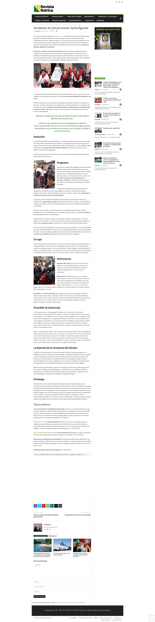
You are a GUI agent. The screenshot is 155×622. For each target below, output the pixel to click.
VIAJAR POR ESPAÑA (41, 16)
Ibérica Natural (117, 618)
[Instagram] (119, 2)
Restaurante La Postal (40, 422)
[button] (121, 18)
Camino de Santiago (59, 20)
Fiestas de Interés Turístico (106, 618)
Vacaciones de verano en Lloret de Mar (78, 515)
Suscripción (89, 20)
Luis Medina (97, 104)
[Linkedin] (52, 506)
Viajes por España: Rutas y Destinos (45, 24)
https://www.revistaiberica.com (50, 527)
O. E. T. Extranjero (73, 618)
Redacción (38, 31)
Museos (96, 618)
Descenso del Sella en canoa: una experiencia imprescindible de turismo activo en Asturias (42, 555)
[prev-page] (88, 536)
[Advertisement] (62, 498)
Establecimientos (75, 20)
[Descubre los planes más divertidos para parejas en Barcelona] (82, 545)
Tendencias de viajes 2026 (111, 128)
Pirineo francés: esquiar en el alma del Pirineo (61, 554)
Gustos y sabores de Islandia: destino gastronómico (46, 516)
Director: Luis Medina (85, 610)
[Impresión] (60, 506)
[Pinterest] (43, 506)
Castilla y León (58, 24)
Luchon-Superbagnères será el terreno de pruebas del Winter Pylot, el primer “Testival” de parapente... (112, 84)
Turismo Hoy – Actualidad (107, 16)
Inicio (35, 24)
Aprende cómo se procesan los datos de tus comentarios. (70, 602)
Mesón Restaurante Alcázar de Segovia (45, 432)
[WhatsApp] (48, 506)
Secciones (73, 285)
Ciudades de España (105, 620)
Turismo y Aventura (42, 20)
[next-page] (90, 536)
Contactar (100, 20)
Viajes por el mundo (74, 16)
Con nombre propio (117, 620)
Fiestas (79, 285)
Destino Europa (57, 16)
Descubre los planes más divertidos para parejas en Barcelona (80, 555)
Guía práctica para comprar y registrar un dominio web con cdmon (112, 144)
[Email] (56, 506)
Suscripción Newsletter (104, 610)
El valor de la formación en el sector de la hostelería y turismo (111, 115)
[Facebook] (116, 2)
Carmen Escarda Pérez (100, 134)
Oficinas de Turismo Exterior (85, 618)
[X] (122, 2)
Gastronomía (89, 16)
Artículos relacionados (40, 536)
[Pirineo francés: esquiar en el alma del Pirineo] (62, 545)
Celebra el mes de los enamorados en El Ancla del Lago (112, 99)
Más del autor (52, 536)
